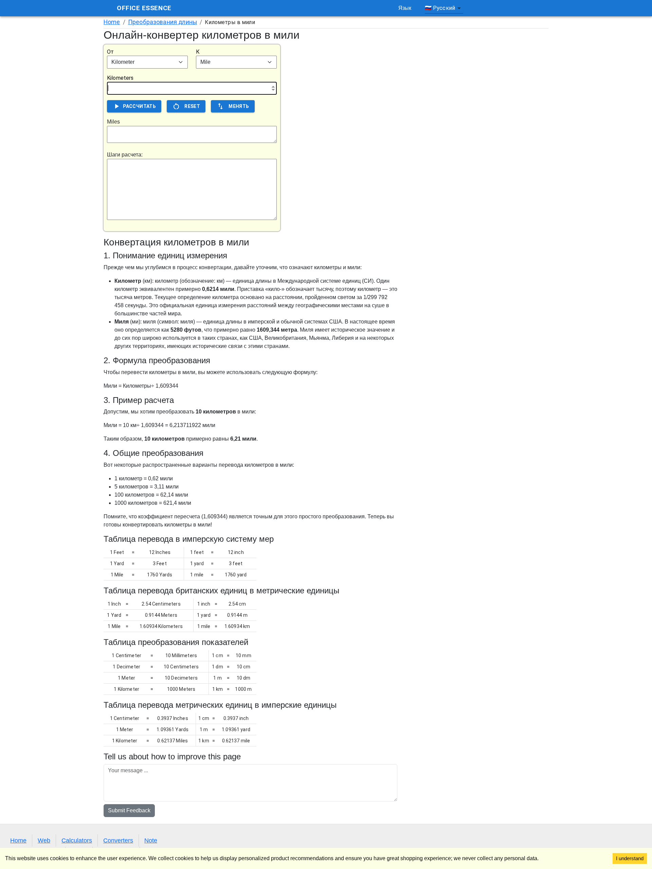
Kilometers (120, 78)
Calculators (76, 840)
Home (112, 22)
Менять (239, 106)
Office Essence (144, 8)
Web (44, 840)
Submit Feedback (129, 810)
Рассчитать (139, 106)
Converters (118, 840)
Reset (192, 106)
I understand (630, 858)
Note (150, 840)
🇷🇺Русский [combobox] (440, 8)
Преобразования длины (162, 22)
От (110, 52)
